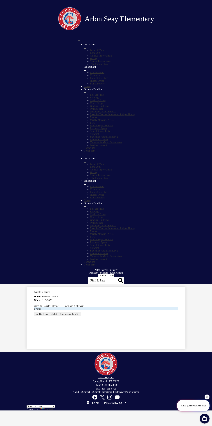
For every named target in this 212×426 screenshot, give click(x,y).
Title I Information (99, 64)
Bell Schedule (97, 94)
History (93, 58)
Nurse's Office (97, 80)
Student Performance (100, 61)
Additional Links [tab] (106, 275)
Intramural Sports (98, 128)
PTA (92, 122)
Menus (93, 117)
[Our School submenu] (85, 48)
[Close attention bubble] (207, 396)
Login (95, 402)
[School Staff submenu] (85, 70)
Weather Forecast (98, 145)
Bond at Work (97, 50)
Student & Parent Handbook (104, 136)
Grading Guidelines (99, 106)
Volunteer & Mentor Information (106, 142)
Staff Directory (97, 83)
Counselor (95, 75)
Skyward (94, 134)
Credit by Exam (98, 100)
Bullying (94, 97)
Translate (49, 409)
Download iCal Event (73, 306)
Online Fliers (96, 108)
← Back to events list (46, 314)
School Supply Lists (100, 131)
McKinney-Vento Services (103, 111)
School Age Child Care (101, 125)
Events (37, 308)
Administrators (97, 72)
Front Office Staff (98, 78)
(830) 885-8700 (109, 385)
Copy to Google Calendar (46, 306)
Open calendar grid (69, 314)
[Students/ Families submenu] (85, 92)
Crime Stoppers (97, 103)
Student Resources (99, 139)
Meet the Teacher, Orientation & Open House (112, 114)
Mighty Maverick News (101, 120)
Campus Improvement (101, 55)
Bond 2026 (95, 53)
